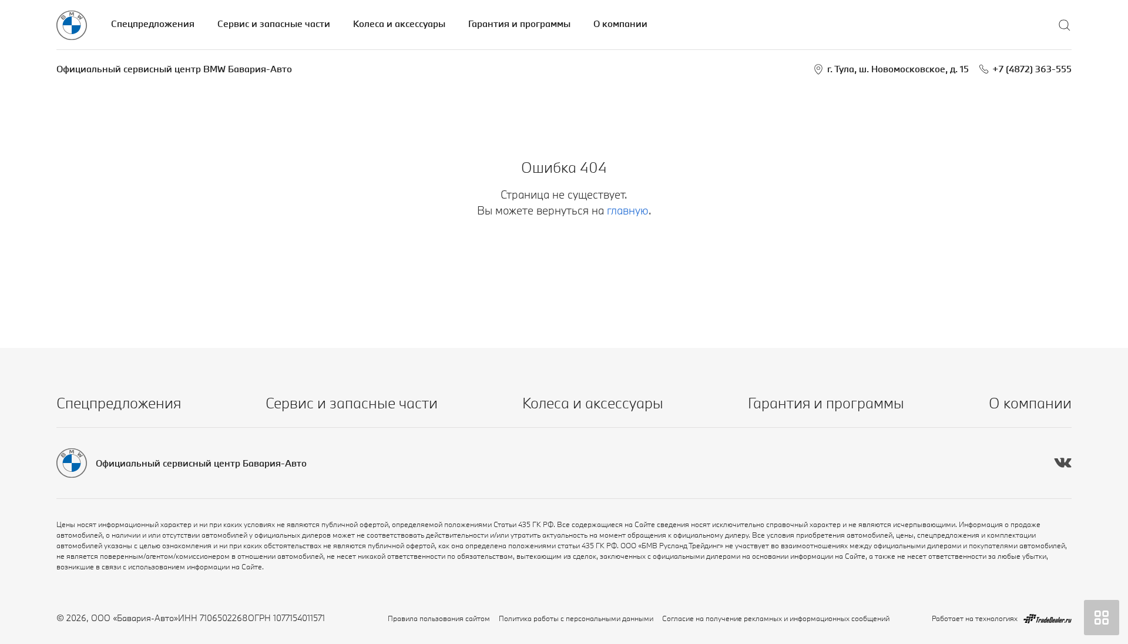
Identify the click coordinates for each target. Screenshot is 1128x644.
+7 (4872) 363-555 (1032, 69)
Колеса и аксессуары (399, 23)
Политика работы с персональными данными (576, 618)
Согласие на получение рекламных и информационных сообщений (775, 618)
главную (628, 210)
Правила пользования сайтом (439, 618)
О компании (620, 23)
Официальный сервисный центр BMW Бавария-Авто (174, 69)
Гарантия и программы (519, 23)
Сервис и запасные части (273, 23)
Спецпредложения (152, 23)
